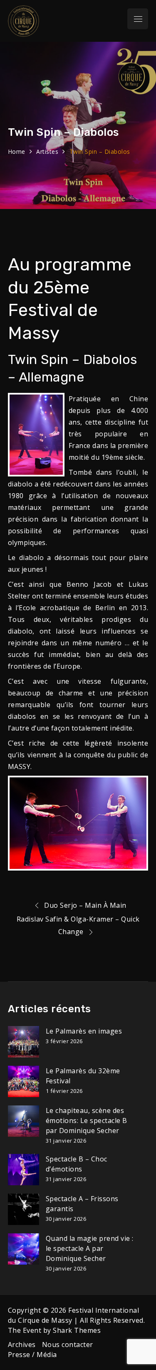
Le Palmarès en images (84, 1031)
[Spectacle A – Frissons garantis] (23, 1209)
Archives (22, 1344)
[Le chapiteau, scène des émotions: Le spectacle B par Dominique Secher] (23, 1121)
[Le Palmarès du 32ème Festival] (23, 1081)
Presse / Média (32, 1354)
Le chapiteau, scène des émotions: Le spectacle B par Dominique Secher (86, 1120)
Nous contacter (67, 1344)
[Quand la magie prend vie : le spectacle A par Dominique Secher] (23, 1249)
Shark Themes (77, 1330)
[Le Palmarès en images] (23, 1041)
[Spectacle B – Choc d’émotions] (23, 1169)
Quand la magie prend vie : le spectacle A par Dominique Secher (90, 1248)
